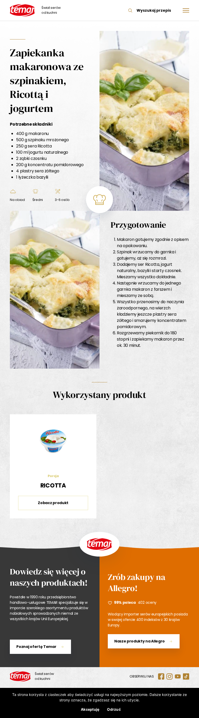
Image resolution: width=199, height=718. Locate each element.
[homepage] (20, 676)
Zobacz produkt (53, 502)
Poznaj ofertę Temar (36, 646)
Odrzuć (114, 709)
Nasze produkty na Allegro (139, 641)
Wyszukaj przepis (154, 10)
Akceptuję (90, 709)
